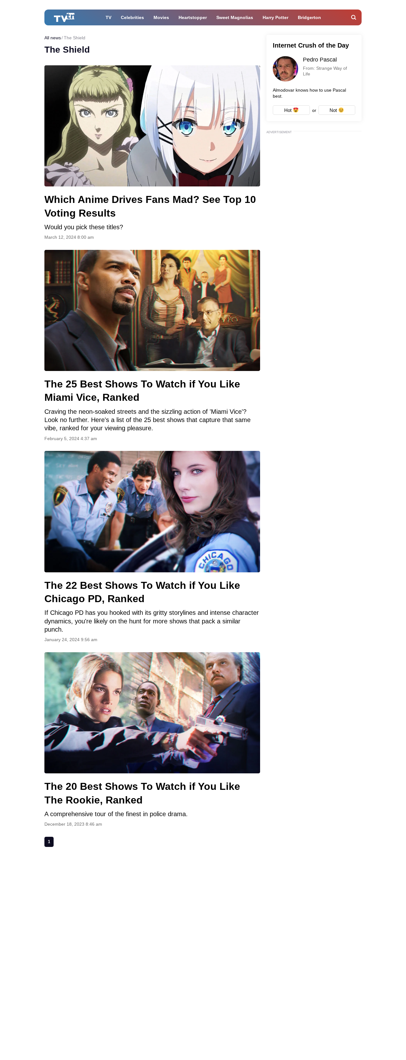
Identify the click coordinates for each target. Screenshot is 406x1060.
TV (108, 17)
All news (52, 37)
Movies (161, 17)
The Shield (74, 37)
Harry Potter (275, 17)
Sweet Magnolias (234, 17)
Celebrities (132, 17)
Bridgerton (309, 17)
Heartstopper (193, 17)
